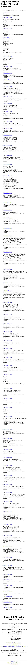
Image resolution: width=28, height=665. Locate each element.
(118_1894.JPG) (6, 202)
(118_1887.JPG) (6, 128)
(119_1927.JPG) (6, 535)
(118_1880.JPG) (6, 73)
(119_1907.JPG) (6, 340)
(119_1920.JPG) (6, 465)
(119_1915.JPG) (6, 416)
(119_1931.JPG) (6, 574)
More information (10, 642)
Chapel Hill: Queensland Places (14, 644)
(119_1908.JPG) (6, 348)
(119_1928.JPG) (6, 545)
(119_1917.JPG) (6, 438)
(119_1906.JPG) (6, 331)
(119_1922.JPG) (6, 484)
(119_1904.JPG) (6, 314)
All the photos (13, 661)
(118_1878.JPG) (6, 56)
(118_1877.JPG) (6, 37)
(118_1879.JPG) (6, 66)
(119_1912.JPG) (6, 388)
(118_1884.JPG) (6, 103)
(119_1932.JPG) (6, 579)
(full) (11, 13)
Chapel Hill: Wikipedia (14, 645)
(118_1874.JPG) (6, 13)
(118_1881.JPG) (6, 79)
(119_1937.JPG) (6, 607)
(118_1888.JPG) (6, 135)
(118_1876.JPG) (6, 28)
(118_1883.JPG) (6, 96)
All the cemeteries (14, 663)
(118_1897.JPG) (6, 228)
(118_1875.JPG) (6, 17)
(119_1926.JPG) (6, 524)
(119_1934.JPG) (6, 590)
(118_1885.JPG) (6, 111)
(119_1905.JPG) (6, 323)
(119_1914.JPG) (6, 407)
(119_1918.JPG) (6, 449)
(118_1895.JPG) (6, 210)
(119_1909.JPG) (6, 357)
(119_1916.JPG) (6, 429)
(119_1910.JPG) (6, 365)
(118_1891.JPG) (6, 164)
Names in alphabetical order (13, 662)
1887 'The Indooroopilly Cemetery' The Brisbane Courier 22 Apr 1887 (14, 647)
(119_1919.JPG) (6, 457)
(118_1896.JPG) (6, 217)
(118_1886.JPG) (6, 121)
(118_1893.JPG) (6, 193)
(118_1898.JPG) (6, 236)
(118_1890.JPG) (6, 155)
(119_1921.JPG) (6, 475)
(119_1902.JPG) (6, 290)
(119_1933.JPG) (6, 585)
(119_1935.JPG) (6, 596)
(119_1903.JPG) (6, 302)
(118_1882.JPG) (6, 86)
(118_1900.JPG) (6, 269)
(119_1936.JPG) (6, 602)
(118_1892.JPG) (6, 175)
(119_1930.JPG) (6, 565)
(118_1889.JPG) (6, 145)
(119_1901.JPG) (6, 282)
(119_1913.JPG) (6, 398)
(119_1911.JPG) (6, 374)
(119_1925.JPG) (6, 511)
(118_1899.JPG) (6, 252)
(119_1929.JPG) (6, 557)
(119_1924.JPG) (6, 501)
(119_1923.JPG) (6, 492)
